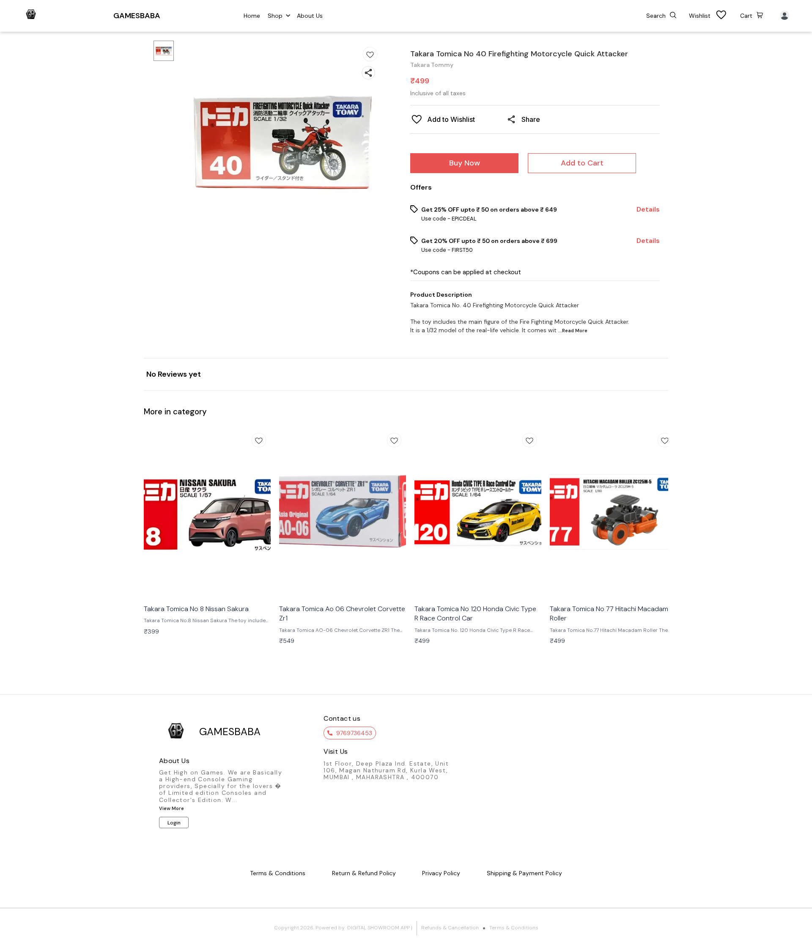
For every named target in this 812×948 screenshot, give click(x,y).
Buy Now (464, 163)
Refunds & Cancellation (450, 927)
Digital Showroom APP (378, 927)
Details (648, 209)
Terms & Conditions (513, 927)
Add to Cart (582, 163)
